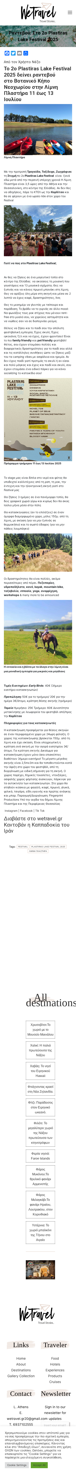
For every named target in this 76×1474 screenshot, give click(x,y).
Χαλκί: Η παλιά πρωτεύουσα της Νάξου (40, 1050)
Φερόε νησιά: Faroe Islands (40, 1156)
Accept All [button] (39, 1465)
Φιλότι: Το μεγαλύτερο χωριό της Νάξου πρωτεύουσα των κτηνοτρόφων (40, 1133)
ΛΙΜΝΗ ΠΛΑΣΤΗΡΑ (38, 851)
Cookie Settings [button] (17, 1465)
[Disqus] (38, 917)
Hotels (55, 1364)
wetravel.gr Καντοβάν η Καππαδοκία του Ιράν (36, 825)
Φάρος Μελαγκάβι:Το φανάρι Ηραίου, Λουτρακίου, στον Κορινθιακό (40, 1204)
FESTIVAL (23, 847)
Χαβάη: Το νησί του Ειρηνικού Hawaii (40, 1070)
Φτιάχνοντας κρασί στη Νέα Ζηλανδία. (40, 1089)
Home (21, 1358)
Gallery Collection (21, 1376)
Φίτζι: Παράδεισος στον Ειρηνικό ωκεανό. (40, 1107)
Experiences (55, 1370)
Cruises (55, 1382)
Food (55, 1358)
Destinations (21, 1370)
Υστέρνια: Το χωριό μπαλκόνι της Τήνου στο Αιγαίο (40, 1233)
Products (55, 1376)
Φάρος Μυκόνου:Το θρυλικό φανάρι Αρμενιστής (40, 1177)
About (21, 1364)
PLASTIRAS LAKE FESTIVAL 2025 (48, 847)
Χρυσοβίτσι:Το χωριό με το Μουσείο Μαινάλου (40, 1029)
